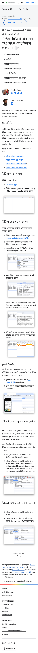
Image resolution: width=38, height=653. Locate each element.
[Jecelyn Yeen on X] (12, 94)
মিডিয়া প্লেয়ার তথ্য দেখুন (14, 156)
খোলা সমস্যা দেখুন (7, 595)
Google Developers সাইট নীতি (22, 572)
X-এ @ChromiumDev (9, 624)
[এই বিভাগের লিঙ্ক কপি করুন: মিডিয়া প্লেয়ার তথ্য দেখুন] (30, 222)
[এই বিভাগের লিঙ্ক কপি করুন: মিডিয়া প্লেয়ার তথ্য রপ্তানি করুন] (4, 506)
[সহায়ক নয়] (18, 34)
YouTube (4, 627)
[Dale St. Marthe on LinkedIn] (12, 104)
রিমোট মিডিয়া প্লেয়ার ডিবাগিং (16, 164)
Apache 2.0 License (18, 570)
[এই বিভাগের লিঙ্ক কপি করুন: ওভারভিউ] (14, 123)
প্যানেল (29, 30)
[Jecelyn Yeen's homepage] (21, 94)
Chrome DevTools (19, 9)
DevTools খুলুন (11, 185)
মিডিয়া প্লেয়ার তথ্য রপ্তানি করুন (16, 168)
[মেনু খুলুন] (3, 2)
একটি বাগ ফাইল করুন (8, 592)
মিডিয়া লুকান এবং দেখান (14, 160)
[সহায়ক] (15, 34)
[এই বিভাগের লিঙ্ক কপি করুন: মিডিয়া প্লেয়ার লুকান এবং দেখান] (4, 424)
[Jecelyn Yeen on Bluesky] (18, 94)
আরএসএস (5, 634)
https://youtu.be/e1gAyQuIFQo (17, 238)
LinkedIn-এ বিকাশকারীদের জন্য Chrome (14, 631)
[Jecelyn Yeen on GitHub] (15, 94)
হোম (3, 30)
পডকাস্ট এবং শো (7, 615)
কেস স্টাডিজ (5, 608)
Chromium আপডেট (8, 605)
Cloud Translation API (15, 19)
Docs (4, 9)
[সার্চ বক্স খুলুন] (17, 2)
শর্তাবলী (4, 643)
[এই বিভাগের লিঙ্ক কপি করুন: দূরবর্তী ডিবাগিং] (16, 365)
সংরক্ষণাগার (5, 611)
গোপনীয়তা (11, 643)
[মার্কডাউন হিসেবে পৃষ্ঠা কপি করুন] (18, 48)
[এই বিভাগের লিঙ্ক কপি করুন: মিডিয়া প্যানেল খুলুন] (25, 174)
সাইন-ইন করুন (30, 2)
